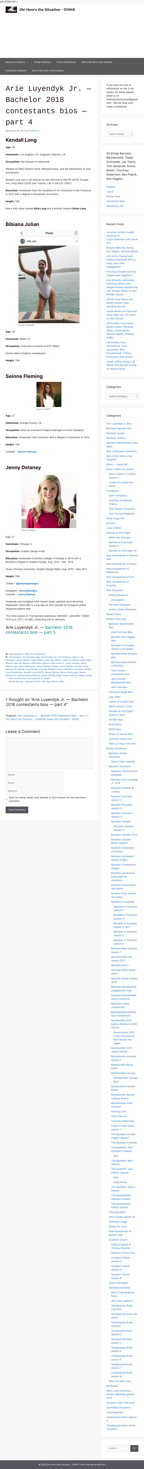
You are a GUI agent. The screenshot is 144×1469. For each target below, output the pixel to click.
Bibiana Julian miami (32, 663)
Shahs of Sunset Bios (121, 734)
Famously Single (118, 1221)
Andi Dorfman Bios (121, 632)
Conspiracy (112, 490)
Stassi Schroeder (118, 1282)
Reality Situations (116, 748)
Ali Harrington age (31, 657)
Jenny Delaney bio (26, 666)
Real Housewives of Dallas (121, 564)
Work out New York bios (122, 743)
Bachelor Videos (115, 438)
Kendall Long (24, 669)
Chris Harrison (119, 1116)
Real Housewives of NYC (120, 577)
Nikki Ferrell (120, 1182)
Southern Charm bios (123, 1252)
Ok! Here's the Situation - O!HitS (47, 9)
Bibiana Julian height (82, 660)
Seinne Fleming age (69, 672)
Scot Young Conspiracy (122, 508)
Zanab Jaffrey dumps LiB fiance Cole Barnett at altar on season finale (121, 365)
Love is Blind (113, 528)
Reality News (113, 614)
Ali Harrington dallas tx (68, 657)
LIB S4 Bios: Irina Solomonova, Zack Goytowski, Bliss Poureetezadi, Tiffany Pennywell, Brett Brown (119, 349)
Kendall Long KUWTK (34, 672)
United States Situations (122, 609)
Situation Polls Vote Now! (120, 1402)
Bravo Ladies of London (119, 469)
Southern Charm (118, 1239)
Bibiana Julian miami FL (54, 663)
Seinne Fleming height (51, 675)
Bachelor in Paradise (122, 901)
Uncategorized (38, 654)
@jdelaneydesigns (27, 583)
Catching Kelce (117, 1212)
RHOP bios (115, 729)
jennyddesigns (28, 590)
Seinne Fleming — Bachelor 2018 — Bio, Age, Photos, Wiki (36, 681)
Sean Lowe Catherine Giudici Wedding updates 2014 (120, 1394)
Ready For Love (117, 1226)
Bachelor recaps (115, 433)
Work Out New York (120, 1381)
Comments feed (115, 201)
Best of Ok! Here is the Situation (48, 70)
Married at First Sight (118, 532)
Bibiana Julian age (45, 660)
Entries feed (113, 196)
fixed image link (115, 518)
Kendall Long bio (55, 669)
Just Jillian (115, 696)
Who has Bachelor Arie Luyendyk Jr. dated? (29, 678)
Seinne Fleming (27, 451)
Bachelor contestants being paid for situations (123, 877)
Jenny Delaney (26, 594)
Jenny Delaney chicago (47, 666)
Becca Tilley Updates (123, 761)
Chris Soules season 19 (122, 1217)
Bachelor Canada (121, 821)
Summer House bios (120, 738)
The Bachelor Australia (124, 1142)
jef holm (110, 523)
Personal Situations (66, 62)
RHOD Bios (115, 724)
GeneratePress (98, 1464)
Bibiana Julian (29, 660)
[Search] (134, 1448)
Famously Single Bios (121, 692)
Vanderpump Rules (119, 1287)
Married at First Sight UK (123, 550)
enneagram (117, 599)
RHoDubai (112, 1386)
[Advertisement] (72, 37)
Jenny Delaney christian (70, 666)
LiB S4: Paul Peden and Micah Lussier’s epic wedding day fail (119, 303)
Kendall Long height (74, 669)
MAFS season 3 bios (120, 706)
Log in (109, 191)
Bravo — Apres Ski (116, 464)
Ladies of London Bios (121, 701)
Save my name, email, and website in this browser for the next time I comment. (47, 799)
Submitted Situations (16, 70)
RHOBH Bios (116, 719)
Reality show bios (116, 619)
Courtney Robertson (122, 1121)
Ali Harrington (15, 657)
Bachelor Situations (15, 62)
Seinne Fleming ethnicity (29, 675)
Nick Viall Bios (119, 687)
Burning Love (118, 1111)
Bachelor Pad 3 (120, 965)
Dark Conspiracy (118, 495)
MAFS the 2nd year (120, 537)
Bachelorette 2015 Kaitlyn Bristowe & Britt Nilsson (124, 1024)
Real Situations (114, 590)
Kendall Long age (39, 669)
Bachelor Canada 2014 (124, 834)
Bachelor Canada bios (118, 428)
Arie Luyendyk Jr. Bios (19, 654)
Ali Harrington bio (49, 657)
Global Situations (42, 62)
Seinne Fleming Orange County (77, 675)
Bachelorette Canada (123, 1073)
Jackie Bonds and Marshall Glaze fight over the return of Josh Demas (121, 315)
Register (111, 186)
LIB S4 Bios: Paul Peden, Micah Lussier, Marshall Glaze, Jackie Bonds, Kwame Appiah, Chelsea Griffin (120, 330)
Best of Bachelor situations (121, 451)
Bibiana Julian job (14, 663)
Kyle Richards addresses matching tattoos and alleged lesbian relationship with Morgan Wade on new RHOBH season (121, 287)
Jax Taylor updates (122, 1300)
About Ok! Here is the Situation (97, 62)
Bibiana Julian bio (63, 660)
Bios (116, 1155)
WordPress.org (114, 206)
